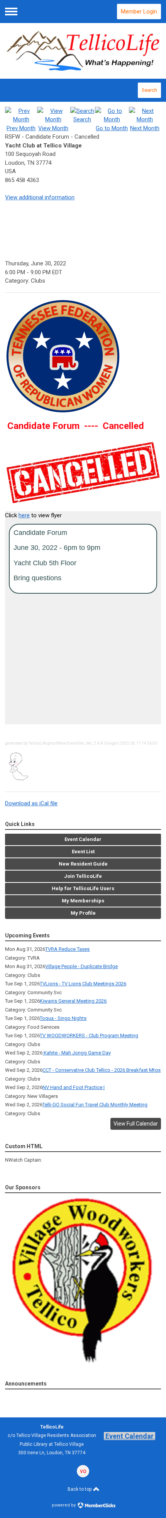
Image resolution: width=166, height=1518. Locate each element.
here (24, 515)
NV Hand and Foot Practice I (73, 1087)
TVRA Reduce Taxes (67, 949)
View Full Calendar (135, 1124)
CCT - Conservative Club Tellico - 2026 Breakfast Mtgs (101, 1070)
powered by (64, 1505)
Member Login (139, 11)
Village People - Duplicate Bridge (81, 966)
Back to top (80, 1489)
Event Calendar (129, 1436)
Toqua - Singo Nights (63, 1018)
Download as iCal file (31, 803)
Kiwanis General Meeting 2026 (73, 1001)
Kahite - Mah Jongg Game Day (76, 1053)
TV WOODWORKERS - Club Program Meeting (89, 1035)
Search (149, 90)
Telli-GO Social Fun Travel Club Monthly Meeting (94, 1104)
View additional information (40, 197)
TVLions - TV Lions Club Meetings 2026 (83, 984)
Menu (11, 11)
